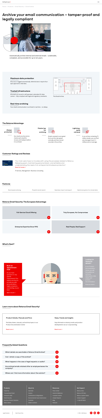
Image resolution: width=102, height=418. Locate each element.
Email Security (19, 6)
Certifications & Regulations (35, 395)
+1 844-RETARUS (81, 400)
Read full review (20, 167)
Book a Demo (7, 402)
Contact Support (81, 398)
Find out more (89, 284)
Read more (9, 329)
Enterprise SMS (8, 395)
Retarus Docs (80, 391)
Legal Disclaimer (6, 413)
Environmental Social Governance (37, 398)
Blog (54, 400)
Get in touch (10, 292)
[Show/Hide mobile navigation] (98, 2)
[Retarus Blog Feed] (98, 413)
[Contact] (91, 413)
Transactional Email (9, 393)
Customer (30, 400)
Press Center (56, 391)
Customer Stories (57, 395)
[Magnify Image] (72, 94)
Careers (30, 393)
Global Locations (32, 402)
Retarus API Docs (81, 393)
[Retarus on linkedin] (94, 413)
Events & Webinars (58, 393)
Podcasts (55, 402)
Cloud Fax (6, 391)
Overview (30, 391)
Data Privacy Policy (19, 413)
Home (4, 6)
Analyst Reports (57, 398)
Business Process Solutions (11, 400)
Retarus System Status (83, 395)
